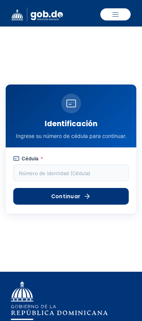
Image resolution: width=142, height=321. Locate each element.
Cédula (32, 158)
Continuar (66, 196)
